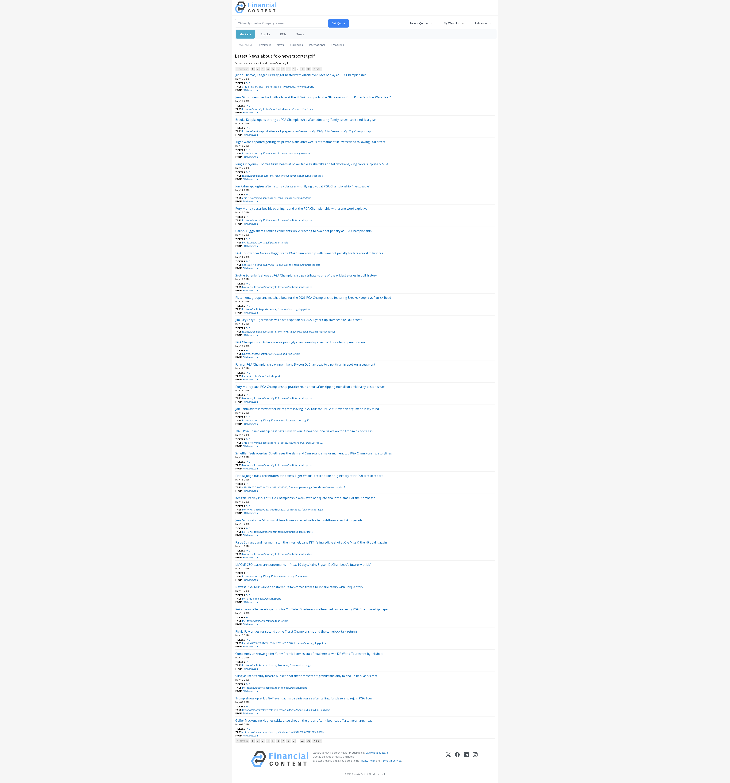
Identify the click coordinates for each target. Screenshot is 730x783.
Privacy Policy (367, 760)
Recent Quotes (419, 23)
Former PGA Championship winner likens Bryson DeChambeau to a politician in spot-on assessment (305, 364)
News (280, 45)
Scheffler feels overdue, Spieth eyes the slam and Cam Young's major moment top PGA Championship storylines (313, 453)
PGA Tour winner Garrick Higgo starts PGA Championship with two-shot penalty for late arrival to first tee (309, 253)
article (245, 86)
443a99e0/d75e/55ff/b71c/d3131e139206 (264, 487)
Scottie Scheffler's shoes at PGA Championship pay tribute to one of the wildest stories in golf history (306, 275)
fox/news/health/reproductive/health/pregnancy (268, 131)
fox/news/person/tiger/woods (294, 153)
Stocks (265, 34)
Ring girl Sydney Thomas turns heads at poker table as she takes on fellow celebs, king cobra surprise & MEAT (312, 164)
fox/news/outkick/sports (263, 198)
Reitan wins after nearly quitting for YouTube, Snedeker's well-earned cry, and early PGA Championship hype (311, 609)
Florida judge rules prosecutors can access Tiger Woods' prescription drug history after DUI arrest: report (309, 476)
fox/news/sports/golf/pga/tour (294, 198)
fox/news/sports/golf (253, 109)
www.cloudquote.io (377, 752)
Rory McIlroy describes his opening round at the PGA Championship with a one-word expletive (301, 208)
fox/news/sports (305, 86)
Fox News (307, 109)
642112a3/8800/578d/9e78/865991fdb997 (301, 442)
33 (308, 69)
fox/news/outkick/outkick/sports (295, 220)
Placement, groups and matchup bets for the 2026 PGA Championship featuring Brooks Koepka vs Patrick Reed (313, 298)
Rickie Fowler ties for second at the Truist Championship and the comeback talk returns (296, 631)
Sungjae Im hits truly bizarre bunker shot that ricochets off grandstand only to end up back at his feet (306, 676)
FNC (248, 83)
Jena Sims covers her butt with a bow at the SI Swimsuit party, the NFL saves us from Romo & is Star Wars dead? (313, 97)
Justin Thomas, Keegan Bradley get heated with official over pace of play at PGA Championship (301, 75)
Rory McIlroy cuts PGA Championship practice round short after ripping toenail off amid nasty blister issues (310, 387)
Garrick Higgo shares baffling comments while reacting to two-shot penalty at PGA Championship (303, 231)
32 (302, 69)
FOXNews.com (251, 90)
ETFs (283, 34)
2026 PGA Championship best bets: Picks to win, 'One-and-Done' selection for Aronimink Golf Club (304, 431)
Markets (245, 34)
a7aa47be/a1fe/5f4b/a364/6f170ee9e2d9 (273, 86)
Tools (300, 34)
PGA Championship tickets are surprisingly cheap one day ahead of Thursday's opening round (301, 342)
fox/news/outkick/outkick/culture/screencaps (299, 175)
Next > (317, 69)
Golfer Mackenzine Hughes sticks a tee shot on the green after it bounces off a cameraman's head (303, 720)
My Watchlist (452, 23)
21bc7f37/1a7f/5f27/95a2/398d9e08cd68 (296, 710)
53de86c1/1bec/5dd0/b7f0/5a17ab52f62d (265, 264)
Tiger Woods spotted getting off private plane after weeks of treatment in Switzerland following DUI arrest (310, 142)
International (317, 45)
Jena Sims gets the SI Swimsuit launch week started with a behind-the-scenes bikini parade (299, 520)
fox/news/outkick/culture (255, 175)
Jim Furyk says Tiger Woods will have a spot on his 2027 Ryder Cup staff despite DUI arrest (298, 320)
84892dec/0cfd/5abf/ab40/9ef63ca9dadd (264, 354)
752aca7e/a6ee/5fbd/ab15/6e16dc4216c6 (312, 331)
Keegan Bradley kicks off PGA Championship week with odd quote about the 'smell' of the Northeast (305, 498)
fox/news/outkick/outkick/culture (283, 109)
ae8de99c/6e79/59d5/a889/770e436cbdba (277, 509)
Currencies (296, 45)
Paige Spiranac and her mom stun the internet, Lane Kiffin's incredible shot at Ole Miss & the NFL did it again (311, 542)
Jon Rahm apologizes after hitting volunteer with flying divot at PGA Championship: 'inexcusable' (302, 186)
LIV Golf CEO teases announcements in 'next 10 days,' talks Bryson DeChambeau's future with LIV (303, 565)
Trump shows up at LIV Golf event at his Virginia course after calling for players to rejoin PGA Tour (303, 698)
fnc (271, 175)
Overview (265, 45)
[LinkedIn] (466, 759)
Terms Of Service (391, 760)
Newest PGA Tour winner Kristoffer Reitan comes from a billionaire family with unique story (299, 587)
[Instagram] (475, 759)
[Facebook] (457, 759)
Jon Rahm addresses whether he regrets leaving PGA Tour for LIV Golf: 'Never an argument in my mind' (307, 409)
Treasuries (337, 45)
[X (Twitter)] (448, 759)
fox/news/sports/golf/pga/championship (349, 131)
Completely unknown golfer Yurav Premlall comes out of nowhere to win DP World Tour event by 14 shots (309, 654)
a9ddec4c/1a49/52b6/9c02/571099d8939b (301, 732)
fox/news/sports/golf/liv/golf (310, 131)
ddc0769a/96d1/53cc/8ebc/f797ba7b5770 (270, 643)
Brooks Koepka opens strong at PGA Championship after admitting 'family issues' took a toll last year (305, 120)
